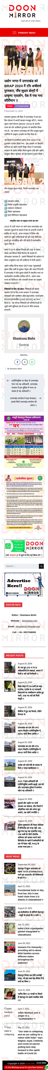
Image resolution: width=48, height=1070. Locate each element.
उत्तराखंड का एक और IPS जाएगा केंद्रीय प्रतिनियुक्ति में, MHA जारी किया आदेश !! (29, 730)
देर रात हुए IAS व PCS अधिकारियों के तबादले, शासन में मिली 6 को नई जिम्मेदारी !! (30, 670)
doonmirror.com (29, 621)
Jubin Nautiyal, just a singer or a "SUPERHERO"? (29, 1015)
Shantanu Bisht (16, 369)
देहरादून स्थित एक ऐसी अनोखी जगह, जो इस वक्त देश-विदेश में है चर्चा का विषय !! (31, 978)
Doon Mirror (31, 1063)
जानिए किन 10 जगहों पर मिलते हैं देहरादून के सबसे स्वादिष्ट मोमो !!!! (30, 997)
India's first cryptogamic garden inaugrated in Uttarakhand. (30, 931)
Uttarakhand (22, 106)
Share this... (24, 355)
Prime (9, 106)
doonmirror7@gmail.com (28, 626)
